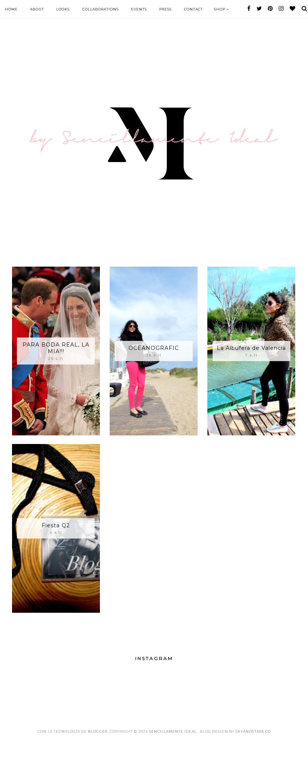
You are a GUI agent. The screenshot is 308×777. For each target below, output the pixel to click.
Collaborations (100, 9)
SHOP (220, 9)
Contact (193, 9)
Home (11, 9)
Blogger (97, 731)
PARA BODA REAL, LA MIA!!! (56, 348)
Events (139, 9)
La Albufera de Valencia (251, 348)
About (37, 9)
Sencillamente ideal (173, 731)
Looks (63, 9)
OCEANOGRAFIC (153, 348)
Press (165, 9)
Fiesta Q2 (56, 525)
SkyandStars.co (253, 731)
